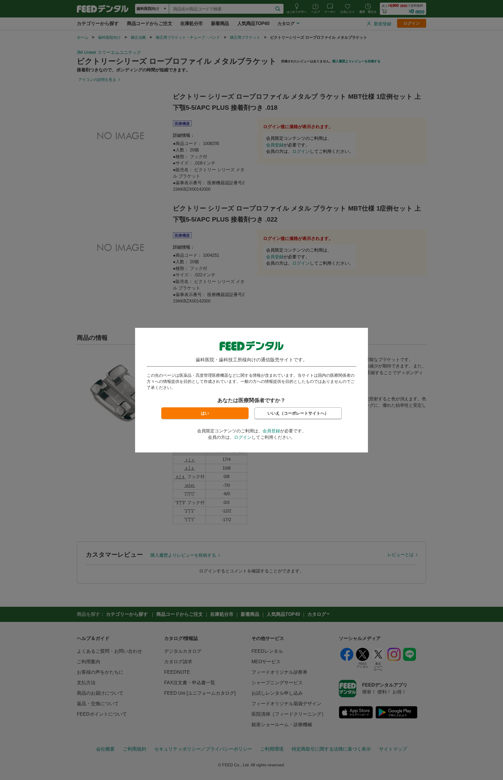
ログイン (243, 437)
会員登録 (271, 430)
